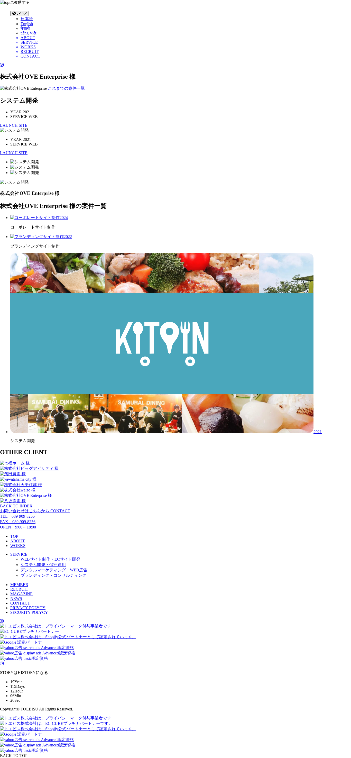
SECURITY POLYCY (29, 612)
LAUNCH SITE (13, 125)
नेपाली (25, 28)
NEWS (16, 598)
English (27, 24)
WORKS (17, 545)
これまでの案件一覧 (66, 88)
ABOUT (17, 541)
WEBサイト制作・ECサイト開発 (50, 559)
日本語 (27, 18)
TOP (14, 536)
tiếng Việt (28, 33)
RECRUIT (19, 589)
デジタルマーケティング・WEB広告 (54, 570)
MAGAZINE (21, 594)
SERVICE (18, 554)
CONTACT (20, 603)
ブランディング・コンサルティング (53, 575)
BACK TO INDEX (16, 506)
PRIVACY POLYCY (27, 608)
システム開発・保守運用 (43, 564)
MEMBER (19, 584)
